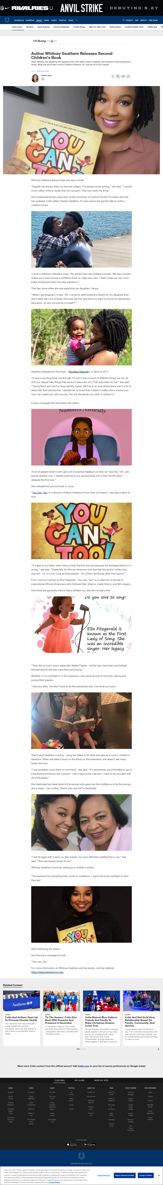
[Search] (124, 20)
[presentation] (159, 1049)
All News (11, 1092)
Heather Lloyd (46, 75)
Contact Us (91, 1092)
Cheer (71, 1109)
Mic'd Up (31, 1109)
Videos (150, 1096)
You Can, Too (39, 492)
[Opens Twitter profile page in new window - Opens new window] (42, 78)
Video (31, 1088)
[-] (44, 41)
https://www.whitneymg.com (47, 972)
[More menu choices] (76, 20)
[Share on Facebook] (113, 78)
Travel (71, 1105)
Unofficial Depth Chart (11, 1111)
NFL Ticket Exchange (130, 1128)
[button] (78, 1049)
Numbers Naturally (79, 371)
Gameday (111, 1119)
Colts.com (83, 1066)
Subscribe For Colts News (10, 1119)
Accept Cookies (146, 1175)
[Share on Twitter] (118, 78)
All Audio (52, 1092)
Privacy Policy (54, 1182)
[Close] (159, 1175)
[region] (81, 1175)
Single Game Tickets (130, 1107)
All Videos (31, 1092)
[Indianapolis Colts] (81, 1156)
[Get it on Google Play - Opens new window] (90, 1146)
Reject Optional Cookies (124, 1175)
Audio (52, 1088)
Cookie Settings (103, 1175)
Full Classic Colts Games (31, 1122)
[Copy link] (128, 76)
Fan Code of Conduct (111, 1107)
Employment (91, 1096)
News (11, 1088)
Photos (71, 1088)
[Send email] (123, 78)
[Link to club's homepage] (7, 20)
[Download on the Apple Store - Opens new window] (72, 1145)
